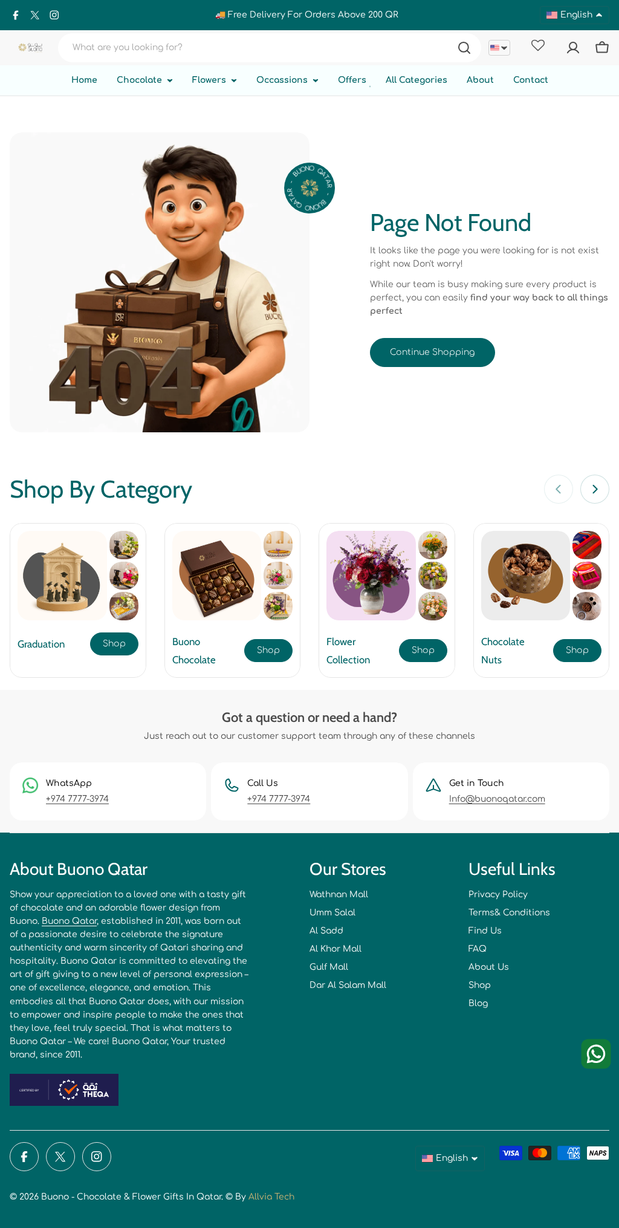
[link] (123, 545)
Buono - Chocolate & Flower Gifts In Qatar (131, 1196)
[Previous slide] (558, 489)
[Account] (573, 48)
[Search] (464, 48)
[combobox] (269, 47)
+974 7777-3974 (77, 799)
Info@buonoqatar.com (497, 799)
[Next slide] (594, 489)
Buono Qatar (69, 921)
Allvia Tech (271, 1196)
